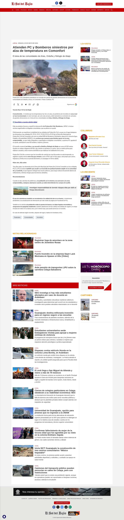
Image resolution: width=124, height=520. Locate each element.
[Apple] (66, 507)
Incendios (40, 217)
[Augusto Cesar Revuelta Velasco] (84, 163)
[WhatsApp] (22, 104)
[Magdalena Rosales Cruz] (84, 137)
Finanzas (42, 10)
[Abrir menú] (12, 10)
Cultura (67, 10)
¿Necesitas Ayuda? (61, 503)
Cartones (55, 10)
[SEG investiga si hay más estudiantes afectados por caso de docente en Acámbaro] (23, 299)
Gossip (62, 10)
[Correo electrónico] (29, 104)
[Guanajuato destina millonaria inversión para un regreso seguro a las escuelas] (23, 317)
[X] (60, 3)
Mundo (36, 10)
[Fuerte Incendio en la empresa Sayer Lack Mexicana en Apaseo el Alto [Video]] (23, 256)
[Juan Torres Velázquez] (84, 155)
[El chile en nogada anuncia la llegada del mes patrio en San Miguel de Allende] (85, 187)
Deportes (100, 10)
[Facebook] (56, 3)
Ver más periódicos (104, 4)
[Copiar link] (33, 104)
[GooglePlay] (70, 507)
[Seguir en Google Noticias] (76, 104)
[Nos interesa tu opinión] (62, 492)
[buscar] (112, 10)
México (30, 10)
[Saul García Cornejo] (84, 146)
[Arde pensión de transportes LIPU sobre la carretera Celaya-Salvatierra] (23, 270)
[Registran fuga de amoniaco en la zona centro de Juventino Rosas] (23, 243)
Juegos (107, 10)
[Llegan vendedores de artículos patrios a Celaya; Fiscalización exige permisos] (85, 195)
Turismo (93, 10)
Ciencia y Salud (85, 10)
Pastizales (17, 217)
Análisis (48, 10)
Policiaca (24, 10)
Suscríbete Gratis (95, 287)
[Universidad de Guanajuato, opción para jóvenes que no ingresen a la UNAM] (23, 416)
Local (17, 10)
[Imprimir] (37, 104)
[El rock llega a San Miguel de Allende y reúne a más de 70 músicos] (23, 376)
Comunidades (28, 217)
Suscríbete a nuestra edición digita (25, 122)
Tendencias (75, 10)
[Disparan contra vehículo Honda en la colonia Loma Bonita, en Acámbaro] (23, 356)
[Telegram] (26, 104)
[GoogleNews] (62, 507)
